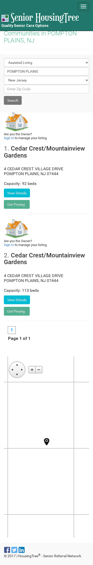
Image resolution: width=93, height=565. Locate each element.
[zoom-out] (38, 369)
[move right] (22, 369)
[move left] (12, 369)
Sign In (9, 138)
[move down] (17, 374)
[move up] (17, 364)
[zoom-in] (32, 369)
